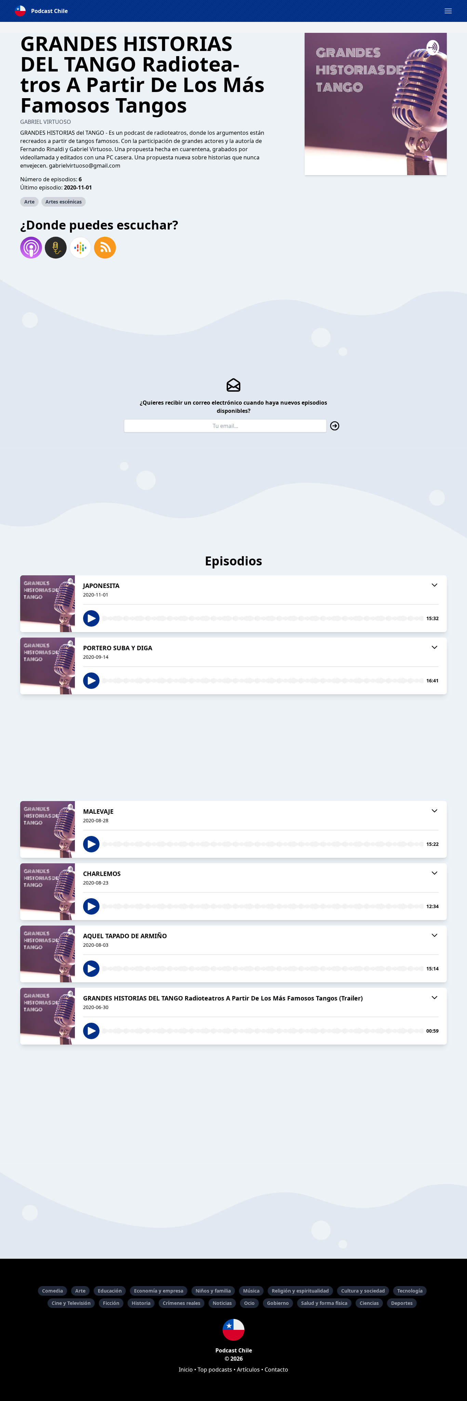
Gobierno (278, 1303)
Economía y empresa (158, 1290)
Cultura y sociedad (363, 1290)
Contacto (276, 1369)
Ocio (249, 1303)
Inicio (186, 1369)
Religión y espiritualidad (300, 1290)
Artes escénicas (63, 201)
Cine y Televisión (71, 1303)
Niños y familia (213, 1290)
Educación (110, 1290)
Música (251, 1290)
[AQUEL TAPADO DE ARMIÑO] (47, 954)
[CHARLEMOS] (47, 891)
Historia (141, 1303)
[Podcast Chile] (233, 1330)
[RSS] (105, 247)
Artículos (248, 1369)
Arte (29, 201)
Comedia (52, 1290)
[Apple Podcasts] (31, 247)
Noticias (222, 1303)
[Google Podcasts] (80, 247)
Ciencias (369, 1303)
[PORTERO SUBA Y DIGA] (47, 666)
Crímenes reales (181, 1303)
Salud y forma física (324, 1303)
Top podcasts (215, 1369)
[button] (448, 11)
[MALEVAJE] (47, 829)
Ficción (111, 1303)
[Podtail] (55, 247)
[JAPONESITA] (47, 603)
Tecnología (410, 1290)
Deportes (402, 1303)
